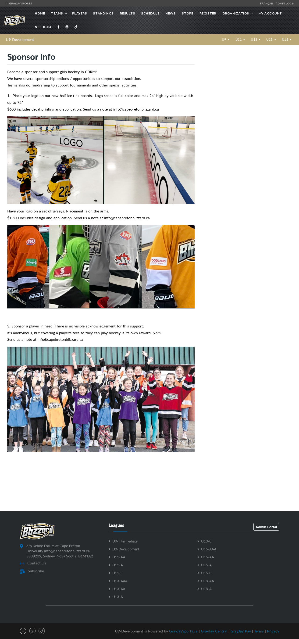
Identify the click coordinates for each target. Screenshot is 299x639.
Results (127, 13)
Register (207, 13)
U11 (239, 39)
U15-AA (207, 557)
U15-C (206, 573)
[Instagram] (67, 27)
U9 (224, 39)
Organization (235, 13)
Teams (57, 13)
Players (79, 13)
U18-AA (207, 580)
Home (40, 13)
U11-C (117, 573)
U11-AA (118, 557)
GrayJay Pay (241, 631)
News (170, 13)
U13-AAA (120, 580)
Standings (103, 13)
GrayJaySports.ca (183, 631)
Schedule (150, 13)
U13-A (117, 596)
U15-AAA (208, 549)
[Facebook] (58, 27)
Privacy (273, 631)
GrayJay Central (214, 631)
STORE (187, 13)
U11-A (117, 565)
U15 (270, 39)
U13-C (206, 541)
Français (267, 3)
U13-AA (118, 588)
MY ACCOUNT (270, 13)
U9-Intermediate (125, 541)
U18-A (206, 588)
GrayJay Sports (20, 3)
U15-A (206, 565)
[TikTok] (75, 27)
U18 (285, 39)
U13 (254, 39)
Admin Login (285, 3)
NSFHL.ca (43, 27)
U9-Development (20, 39)
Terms (259, 631)
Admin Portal (266, 526)
